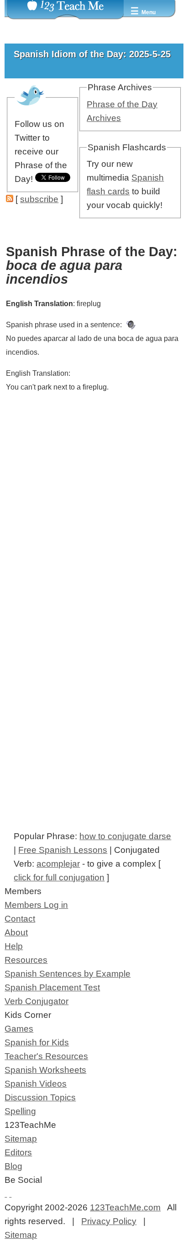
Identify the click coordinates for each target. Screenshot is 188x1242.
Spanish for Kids (37, 1042)
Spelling (20, 1111)
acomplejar (58, 863)
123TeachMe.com (125, 1207)
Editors (18, 1152)
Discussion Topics (40, 1097)
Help (14, 946)
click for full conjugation (59, 877)
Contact (20, 918)
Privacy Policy (108, 1221)
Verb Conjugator (36, 1001)
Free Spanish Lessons (62, 850)
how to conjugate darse (125, 836)
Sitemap (21, 1138)
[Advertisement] (94, 537)
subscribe (39, 199)
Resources (26, 960)
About (16, 932)
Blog (13, 1166)
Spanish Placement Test (52, 987)
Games (19, 1028)
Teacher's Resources (46, 1056)
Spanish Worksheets (45, 1070)
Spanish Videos (36, 1083)
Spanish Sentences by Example (68, 973)
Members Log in (36, 905)
